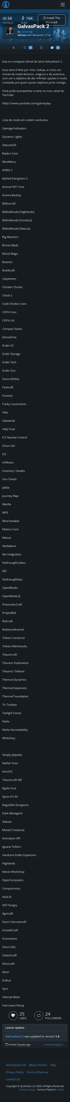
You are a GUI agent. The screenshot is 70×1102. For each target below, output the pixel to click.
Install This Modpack (53, 20)
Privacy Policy (15, 1072)
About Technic (38, 1065)
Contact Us (13, 1079)
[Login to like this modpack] (13, 1015)
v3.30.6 (60, 1089)
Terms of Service (37, 1072)
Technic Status (27, 1089)
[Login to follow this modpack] (38, 1015)
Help (53, 1065)
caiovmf (26, 31)
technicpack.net (16, 1065)
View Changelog (53, 1044)
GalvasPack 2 (14, 1036)
